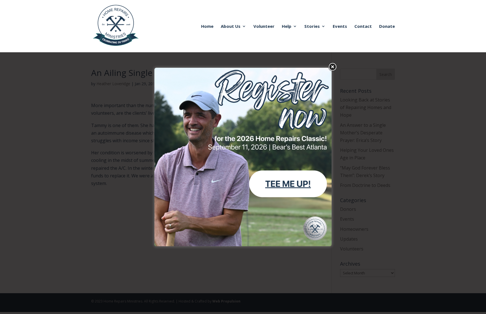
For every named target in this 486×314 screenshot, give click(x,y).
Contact (363, 26)
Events (340, 26)
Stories (312, 26)
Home (207, 26)
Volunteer (263, 26)
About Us (230, 26)
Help (286, 26)
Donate (387, 26)
